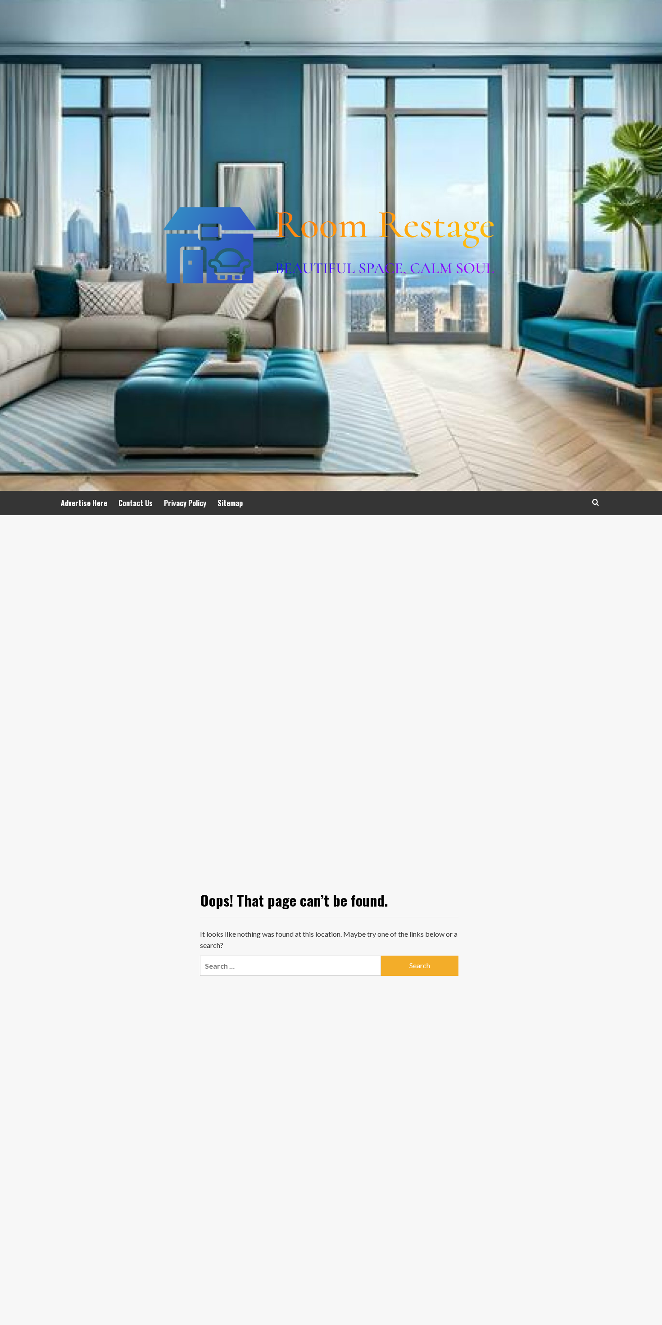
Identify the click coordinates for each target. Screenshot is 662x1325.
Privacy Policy (185, 503)
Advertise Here (84, 503)
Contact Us (135, 503)
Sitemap (230, 503)
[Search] (595, 502)
